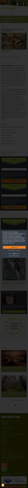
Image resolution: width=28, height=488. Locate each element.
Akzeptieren (14, 247)
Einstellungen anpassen (14, 250)
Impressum (10, 255)
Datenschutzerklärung (16, 255)
